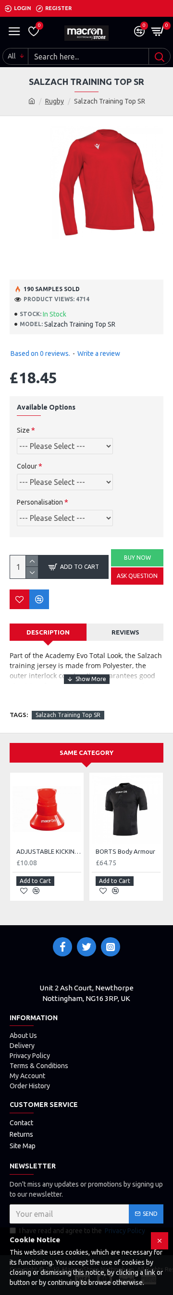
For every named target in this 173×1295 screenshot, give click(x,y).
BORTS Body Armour (125, 851)
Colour (27, 466)
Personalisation (40, 502)
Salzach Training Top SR (68, 715)
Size (23, 430)
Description (48, 632)
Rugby (54, 101)
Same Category (86, 752)
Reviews (125, 632)
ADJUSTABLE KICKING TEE (48, 851)
